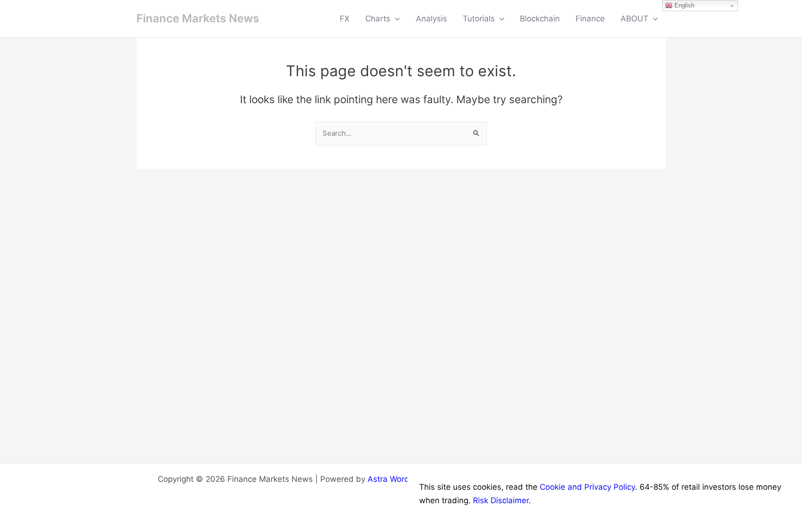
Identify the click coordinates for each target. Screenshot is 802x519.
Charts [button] (377, 18)
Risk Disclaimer (501, 500)
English (683, 5)
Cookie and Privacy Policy (587, 487)
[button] (395, 18)
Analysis (431, 18)
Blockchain (540, 18)
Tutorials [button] (479, 18)
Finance (590, 18)
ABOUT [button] (634, 18)
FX (344, 18)
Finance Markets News (197, 18)
